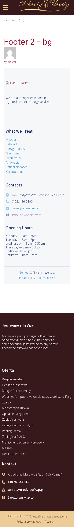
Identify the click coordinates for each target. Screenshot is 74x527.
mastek (12, 62)
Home (5, 20)
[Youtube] (22, 356)
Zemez (24, 272)
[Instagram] (27, 110)
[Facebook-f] (8, 110)
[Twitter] (18, 110)
